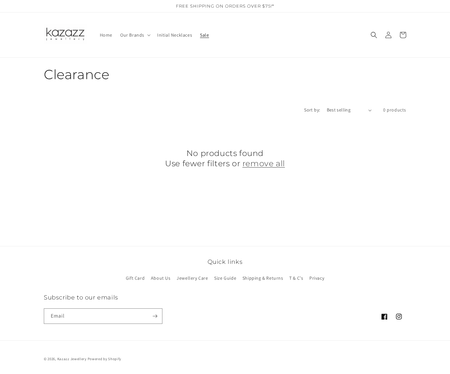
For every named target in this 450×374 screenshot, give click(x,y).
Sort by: (312, 110)
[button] (134, 35)
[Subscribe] (155, 316)
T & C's (296, 278)
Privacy (316, 278)
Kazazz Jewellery (72, 359)
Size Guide (225, 278)
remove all (263, 163)
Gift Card (135, 278)
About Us (161, 278)
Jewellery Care (192, 278)
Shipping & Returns (262, 278)
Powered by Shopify (105, 359)
